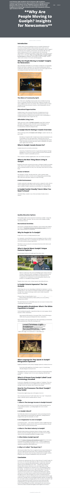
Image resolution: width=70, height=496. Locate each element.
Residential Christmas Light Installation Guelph (35, 228)
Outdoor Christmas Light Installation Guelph (32, 440)
